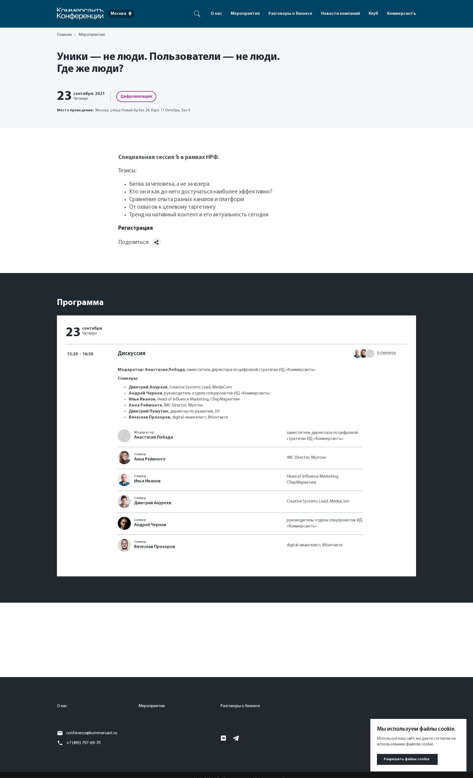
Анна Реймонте (150, 459)
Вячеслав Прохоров (154, 547)
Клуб (373, 13)
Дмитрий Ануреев (152, 503)
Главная (64, 35)
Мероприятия (245, 13)
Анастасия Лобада (153, 437)
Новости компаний (340, 13)
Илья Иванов (147, 481)
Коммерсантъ (401, 13)
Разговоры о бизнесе (290, 13)
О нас (216, 13)
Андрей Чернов (150, 525)
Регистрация (135, 228)
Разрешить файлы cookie (406, 759)
